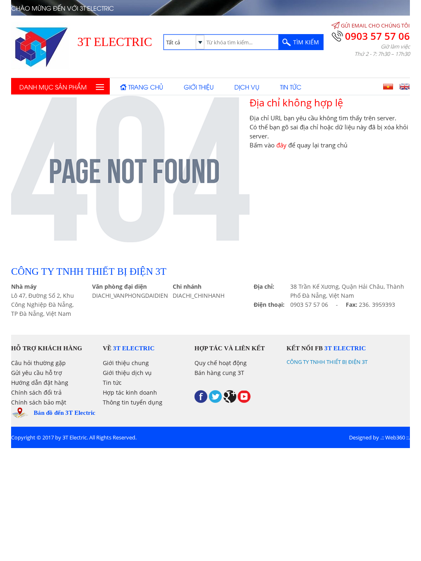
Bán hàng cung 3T (219, 373)
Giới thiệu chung (126, 363)
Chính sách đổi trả (36, 392)
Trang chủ (145, 87)
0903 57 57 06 (377, 36)
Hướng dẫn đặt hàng (39, 382)
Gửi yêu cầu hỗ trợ (36, 373)
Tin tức (290, 87)
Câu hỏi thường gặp (38, 363)
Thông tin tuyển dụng (132, 402)
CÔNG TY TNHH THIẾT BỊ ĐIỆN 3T (327, 362)
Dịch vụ (246, 87)
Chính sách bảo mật (38, 402)
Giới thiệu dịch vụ (127, 373)
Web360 (395, 437)
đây (281, 145)
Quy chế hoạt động (220, 363)
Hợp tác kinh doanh (130, 392)
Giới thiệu (199, 87)
